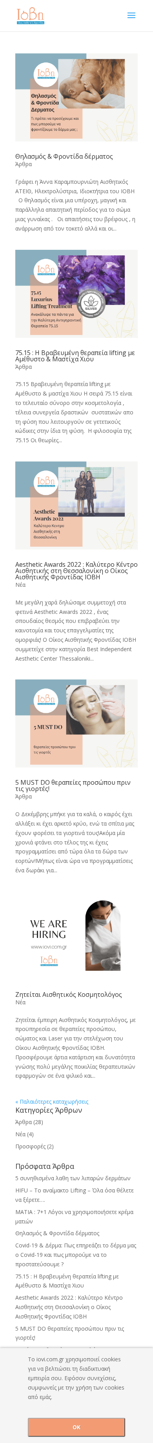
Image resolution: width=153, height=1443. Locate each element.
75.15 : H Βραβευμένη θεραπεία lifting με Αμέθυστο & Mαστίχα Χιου (75, 355)
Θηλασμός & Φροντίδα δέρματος (64, 156)
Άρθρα (23, 164)
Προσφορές (30, 1146)
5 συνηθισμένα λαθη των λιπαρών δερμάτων (73, 1178)
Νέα (20, 584)
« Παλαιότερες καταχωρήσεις (51, 1101)
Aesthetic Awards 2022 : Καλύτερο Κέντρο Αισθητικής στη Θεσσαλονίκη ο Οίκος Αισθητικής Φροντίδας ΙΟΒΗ (76, 570)
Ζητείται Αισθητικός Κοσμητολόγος (68, 994)
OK (76, 1427)
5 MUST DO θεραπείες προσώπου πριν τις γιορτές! (73, 785)
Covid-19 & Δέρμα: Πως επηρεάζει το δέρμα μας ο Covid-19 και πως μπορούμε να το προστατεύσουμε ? (75, 1255)
